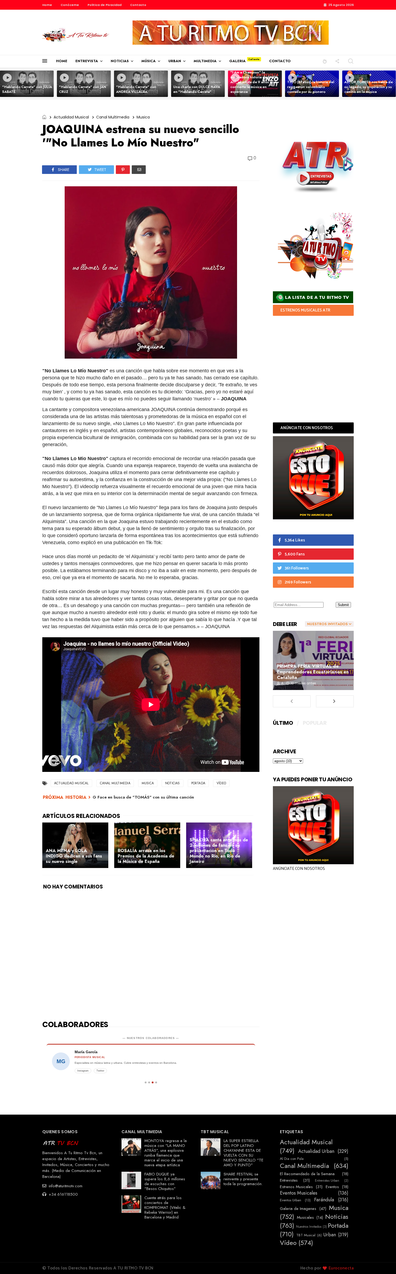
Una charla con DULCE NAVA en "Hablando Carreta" (196, 89)
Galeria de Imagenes (298, 1208)
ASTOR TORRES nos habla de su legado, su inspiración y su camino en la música (368, 86)
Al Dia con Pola (292, 1159)
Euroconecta (341, 1268)
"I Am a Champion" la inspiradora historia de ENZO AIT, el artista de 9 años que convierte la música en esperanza (253, 82)
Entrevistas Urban (327, 1180)
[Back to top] (382, 1261)
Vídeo (221, 783)
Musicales (305, 1217)
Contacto (138, 5)
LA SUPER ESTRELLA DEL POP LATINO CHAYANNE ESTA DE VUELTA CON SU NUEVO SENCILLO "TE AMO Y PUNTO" (243, 1153)
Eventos (332, 1186)
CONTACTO (280, 61)
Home (47, 5)
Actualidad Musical (71, 117)
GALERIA (237, 61)
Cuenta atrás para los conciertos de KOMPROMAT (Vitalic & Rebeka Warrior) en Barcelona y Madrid (164, 1207)
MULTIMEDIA (205, 61)
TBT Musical (305, 1235)
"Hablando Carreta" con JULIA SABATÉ (27, 89)
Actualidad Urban (316, 1151)
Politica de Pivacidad (104, 5)
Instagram (83, 1070)
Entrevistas (289, 1180)
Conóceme (70, 5)
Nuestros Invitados (308, 1226)
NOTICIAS (120, 61)
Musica (143, 117)
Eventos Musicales (298, 1193)
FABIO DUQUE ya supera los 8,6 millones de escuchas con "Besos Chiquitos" (164, 1181)
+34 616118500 (62, 1194)
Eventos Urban (290, 1200)
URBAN (174, 61)
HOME (61, 61)
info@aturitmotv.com (64, 1186)
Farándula (324, 1200)
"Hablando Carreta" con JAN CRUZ (82, 89)
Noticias (172, 783)
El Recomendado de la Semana (307, 1173)
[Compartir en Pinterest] (123, 169)
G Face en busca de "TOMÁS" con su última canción (143, 797)
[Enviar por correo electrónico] (139, 169)
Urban (329, 1235)
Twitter (100, 1070)
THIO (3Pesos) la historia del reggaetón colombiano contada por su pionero (310, 86)
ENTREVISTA (86, 61)
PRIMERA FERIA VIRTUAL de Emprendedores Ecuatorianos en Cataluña (313, 672)
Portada (198, 783)
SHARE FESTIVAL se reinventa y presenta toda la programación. (243, 1179)
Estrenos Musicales (296, 1186)
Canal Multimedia (112, 117)
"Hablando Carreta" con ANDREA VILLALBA (136, 89)
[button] (325, 61)
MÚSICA (148, 61)
